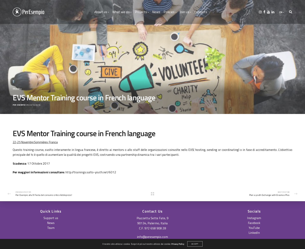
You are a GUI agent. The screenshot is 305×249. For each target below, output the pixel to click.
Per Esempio (19, 105)
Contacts (200, 11)
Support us (51, 218)
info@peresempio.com (152, 236)
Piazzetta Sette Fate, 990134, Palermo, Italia (153, 221)
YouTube (254, 227)
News (156, 11)
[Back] (152, 193)
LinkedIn (254, 232)
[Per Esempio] (28, 12)
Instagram (254, 218)
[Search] (290, 12)
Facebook (254, 223)
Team (50, 227)
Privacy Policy (177, 244)
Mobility (17, 88)
